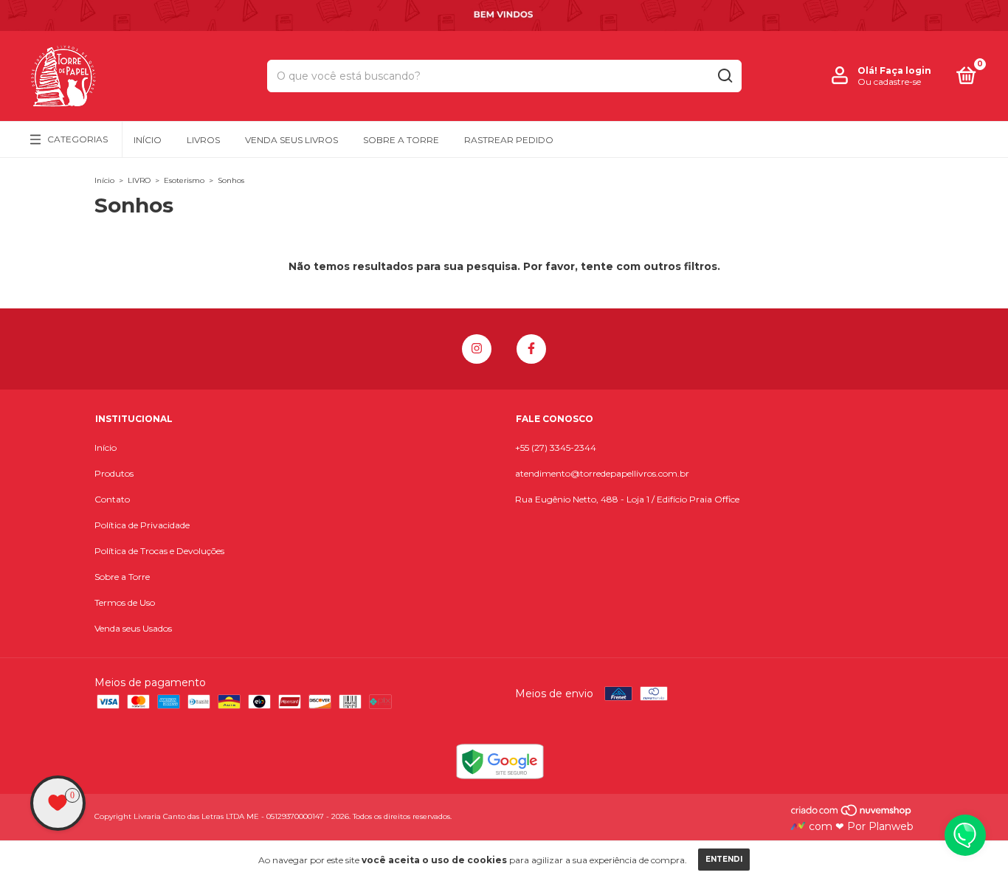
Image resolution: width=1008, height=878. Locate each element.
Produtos (114, 473)
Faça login (905, 70)
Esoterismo (184, 180)
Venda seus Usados (133, 628)
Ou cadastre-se (889, 81)
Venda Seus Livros (291, 139)
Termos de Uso (124, 602)
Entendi (723, 859)
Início (148, 139)
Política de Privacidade (142, 524)
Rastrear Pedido (508, 139)
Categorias (77, 139)
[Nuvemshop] (852, 813)
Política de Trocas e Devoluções (159, 550)
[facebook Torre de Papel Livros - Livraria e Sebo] (531, 349)
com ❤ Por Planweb (860, 826)
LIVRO (139, 180)
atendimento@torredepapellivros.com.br (602, 473)
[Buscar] (724, 76)
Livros (203, 139)
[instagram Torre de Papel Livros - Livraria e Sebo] (476, 349)
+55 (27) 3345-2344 (555, 447)
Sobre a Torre (401, 139)
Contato (112, 499)
